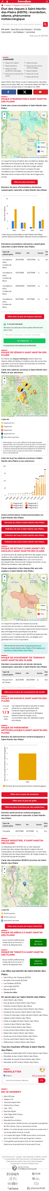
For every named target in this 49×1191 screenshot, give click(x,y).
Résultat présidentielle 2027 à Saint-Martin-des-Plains (26, 1053)
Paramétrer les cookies (14, 1161)
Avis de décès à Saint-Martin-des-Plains (20, 1003)
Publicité (37, 1157)
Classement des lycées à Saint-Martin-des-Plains (23, 1009)
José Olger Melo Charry (13, 1114)
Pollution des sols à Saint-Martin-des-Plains (24, 542)
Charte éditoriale (28, 1157)
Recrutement (24, 1159)
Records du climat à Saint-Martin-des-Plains (24, 522)
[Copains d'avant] (12, 1183)
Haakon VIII (8, 1099)
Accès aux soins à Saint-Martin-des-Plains (20, 1036)
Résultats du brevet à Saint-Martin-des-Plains (22, 1059)
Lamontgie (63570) (11, 986)
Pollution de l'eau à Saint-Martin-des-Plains (24, 535)
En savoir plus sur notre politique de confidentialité (20, 345)
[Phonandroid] (36, 1188)
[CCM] (36, 1173)
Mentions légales (36, 1161)
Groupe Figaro (15, 1163)
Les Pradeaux (18, 32)
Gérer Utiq (26, 1161)
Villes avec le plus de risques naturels (24, 317)
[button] (4, 114)
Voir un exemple (39, 1076)
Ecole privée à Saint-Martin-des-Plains (19, 1030)
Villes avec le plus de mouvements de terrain (24, 692)
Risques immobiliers (21, 5)
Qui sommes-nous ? (8, 1157)
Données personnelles (37, 1159)
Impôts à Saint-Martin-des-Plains (17, 1024)
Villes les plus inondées (24, 182)
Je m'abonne (23, 341)
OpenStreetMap (34, 157)
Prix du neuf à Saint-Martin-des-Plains (19, 1039)
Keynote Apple (10, 1111)
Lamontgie (30, 32)
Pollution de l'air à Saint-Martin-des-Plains (24, 529)
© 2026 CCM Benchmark (30, 1163)
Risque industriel (31, 71)
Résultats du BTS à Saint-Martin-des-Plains (21, 1062)
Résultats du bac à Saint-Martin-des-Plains (21, 1056)
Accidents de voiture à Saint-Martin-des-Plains (22, 1012)
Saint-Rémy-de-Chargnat (21, 29)
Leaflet (17, 157)
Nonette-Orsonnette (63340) (15, 980)
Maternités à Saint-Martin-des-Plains (19, 1033)
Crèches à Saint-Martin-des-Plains (17, 1027)
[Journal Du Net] (12, 1178)
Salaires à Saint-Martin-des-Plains (17, 1018)
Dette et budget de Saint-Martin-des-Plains (21, 1021)
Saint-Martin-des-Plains (13, 1000)
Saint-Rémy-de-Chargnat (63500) (17, 977)
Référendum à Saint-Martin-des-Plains (19, 1042)
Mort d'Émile (9, 1096)
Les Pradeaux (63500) (12, 983)
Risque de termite (32, 77)
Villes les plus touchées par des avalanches (24, 807)
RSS (17, 1159)
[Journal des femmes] (12, 1174)
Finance (8, 1076)
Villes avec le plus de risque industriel (24, 926)
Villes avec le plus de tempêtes (24, 794)
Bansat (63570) (10, 989)
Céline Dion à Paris (11, 1105)
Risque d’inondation (12, 63)
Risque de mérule (32, 74)
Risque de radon (31, 63)
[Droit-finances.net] (36, 1178)
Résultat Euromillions (12, 1120)
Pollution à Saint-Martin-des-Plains (18, 1006)
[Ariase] (12, 1188)
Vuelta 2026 (9, 1117)
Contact (44, 1157)
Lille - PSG (8, 1108)
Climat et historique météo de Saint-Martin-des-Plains (26, 1015)
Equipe (19, 1157)
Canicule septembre (12, 1102)
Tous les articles (10, 1159)
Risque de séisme (11, 66)
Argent (8, 5)
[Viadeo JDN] (36, 1183)
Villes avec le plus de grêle (24, 801)
